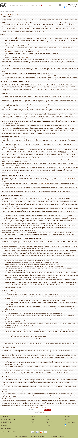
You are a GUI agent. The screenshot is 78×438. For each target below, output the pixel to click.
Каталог (2, 11)
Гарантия (33, 422)
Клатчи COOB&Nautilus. (6, 428)
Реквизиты (48, 425)
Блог (47, 422)
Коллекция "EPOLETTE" (6, 425)
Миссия (48, 424)
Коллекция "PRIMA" (5, 424)
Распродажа (19, 5)
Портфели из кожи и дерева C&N (8, 431)
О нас (47, 416)
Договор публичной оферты (20, 436)
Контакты (27, 5)
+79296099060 (37, 51)
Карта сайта (49, 427)
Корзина (38, 5)
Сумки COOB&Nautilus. (6, 430)
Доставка (33, 421)
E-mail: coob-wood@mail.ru (71, 422)
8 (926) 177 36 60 (71, 6)
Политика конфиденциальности (38, 436)
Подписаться (47, 409)
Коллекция (12, 5)
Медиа (32, 5)
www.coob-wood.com (10, 51)
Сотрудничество (50, 421)
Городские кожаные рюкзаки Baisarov (10, 433)
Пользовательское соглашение (57, 436)
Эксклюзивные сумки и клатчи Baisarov (10, 427)
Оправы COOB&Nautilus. (6, 421)
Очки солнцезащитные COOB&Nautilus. (9, 419)
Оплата (32, 419)
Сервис (33, 416)
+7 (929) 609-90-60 (68, 421)
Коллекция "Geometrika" (6, 422)
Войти (50, 5)
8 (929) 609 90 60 (72, 5)
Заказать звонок (74, 8)
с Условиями (42, 412)
